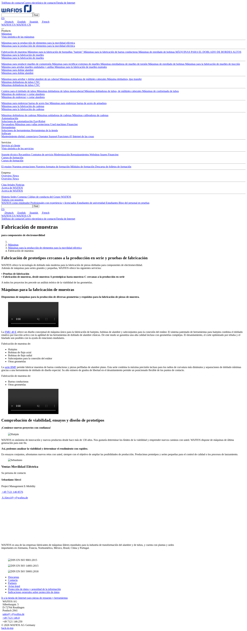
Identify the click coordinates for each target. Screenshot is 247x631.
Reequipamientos (80, 154)
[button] (12, 2)
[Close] (2, 28)
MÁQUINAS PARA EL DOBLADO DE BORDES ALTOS (208, 51)
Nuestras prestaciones (24, 166)
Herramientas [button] (8, 127)
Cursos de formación (12, 160)
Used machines (58, 124)
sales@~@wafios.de (13, 614)
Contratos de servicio (42, 154)
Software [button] (6, 133)
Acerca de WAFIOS (12, 190)
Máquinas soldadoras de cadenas (54, 115)
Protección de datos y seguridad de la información (34, 589)
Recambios (24, 154)
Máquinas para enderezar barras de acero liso (25, 103)
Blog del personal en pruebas (134, 202)
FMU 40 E (10, 332)
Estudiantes (112, 202)
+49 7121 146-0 (11, 617)
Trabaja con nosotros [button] (12, 199)
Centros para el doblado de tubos (19, 91)
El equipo (6, 166)
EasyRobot (39, 121)
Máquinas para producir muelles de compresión (26, 64)
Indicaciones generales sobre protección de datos (33, 592)
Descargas (13, 577)
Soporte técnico (9, 154)
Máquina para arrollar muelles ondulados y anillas (28, 67)
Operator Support (48, 136)
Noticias (20, 184)
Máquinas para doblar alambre (17, 70)
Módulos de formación (82, 166)
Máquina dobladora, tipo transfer (124, 79)
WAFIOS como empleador (15, 202)
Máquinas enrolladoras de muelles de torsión (124, 64)
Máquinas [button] (6, 33)
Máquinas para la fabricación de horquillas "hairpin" (56, 51)
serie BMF (10, 367)
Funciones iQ (65, 136)
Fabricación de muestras (14, 51)
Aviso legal (14, 586)
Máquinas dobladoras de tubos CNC (20, 82)
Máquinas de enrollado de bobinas (156, 51)
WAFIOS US (8, 24)
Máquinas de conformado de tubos (160, 91)
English (21, 21)
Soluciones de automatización (17, 121)
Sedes (13, 196)
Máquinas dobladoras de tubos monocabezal (60, 91)
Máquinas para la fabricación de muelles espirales (81, 67)
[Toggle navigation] (33, 12)
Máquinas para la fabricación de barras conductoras (111, 51)
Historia (5, 196)
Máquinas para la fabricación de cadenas (22, 106)
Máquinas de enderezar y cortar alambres (23, 94)
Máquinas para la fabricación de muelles (22, 54)
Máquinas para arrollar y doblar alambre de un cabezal (30, 79)
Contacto (13, 580)
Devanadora (8, 124)
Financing (72, 124)
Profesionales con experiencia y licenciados (53, 202)
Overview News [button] (10, 175)
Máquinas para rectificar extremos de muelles (76, 64)
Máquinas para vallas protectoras (32, 124)
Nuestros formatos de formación (53, 166)
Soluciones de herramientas (16, 130)
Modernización (62, 154)
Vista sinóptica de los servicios (17, 148)
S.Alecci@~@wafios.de (15, 497)
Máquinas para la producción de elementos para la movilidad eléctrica (38, 42)
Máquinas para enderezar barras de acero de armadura (78, 103)
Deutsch (9, 21)
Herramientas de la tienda (44, 130)
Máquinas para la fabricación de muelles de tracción (212, 64)
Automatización (9, 118)
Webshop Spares (99, 154)
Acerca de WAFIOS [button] (12, 187)
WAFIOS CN (23, 24)
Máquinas (13, 244)
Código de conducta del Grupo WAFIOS (49, 196)
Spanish (34, 21)
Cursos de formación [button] (12, 157)
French (45, 21)
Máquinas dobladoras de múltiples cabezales (83, 79)
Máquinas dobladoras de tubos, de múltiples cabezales (113, 91)
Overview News (10, 178)
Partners (12, 583)
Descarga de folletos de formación (113, 166)
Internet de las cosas (83, 136)
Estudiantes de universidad (91, 202)
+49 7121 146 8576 (12, 491)
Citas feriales (8, 184)
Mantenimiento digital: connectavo (20, 136)
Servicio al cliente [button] (10, 145)
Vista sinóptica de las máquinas (17, 36)
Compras (22, 196)
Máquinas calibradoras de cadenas (90, 115)
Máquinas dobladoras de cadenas (19, 115)
